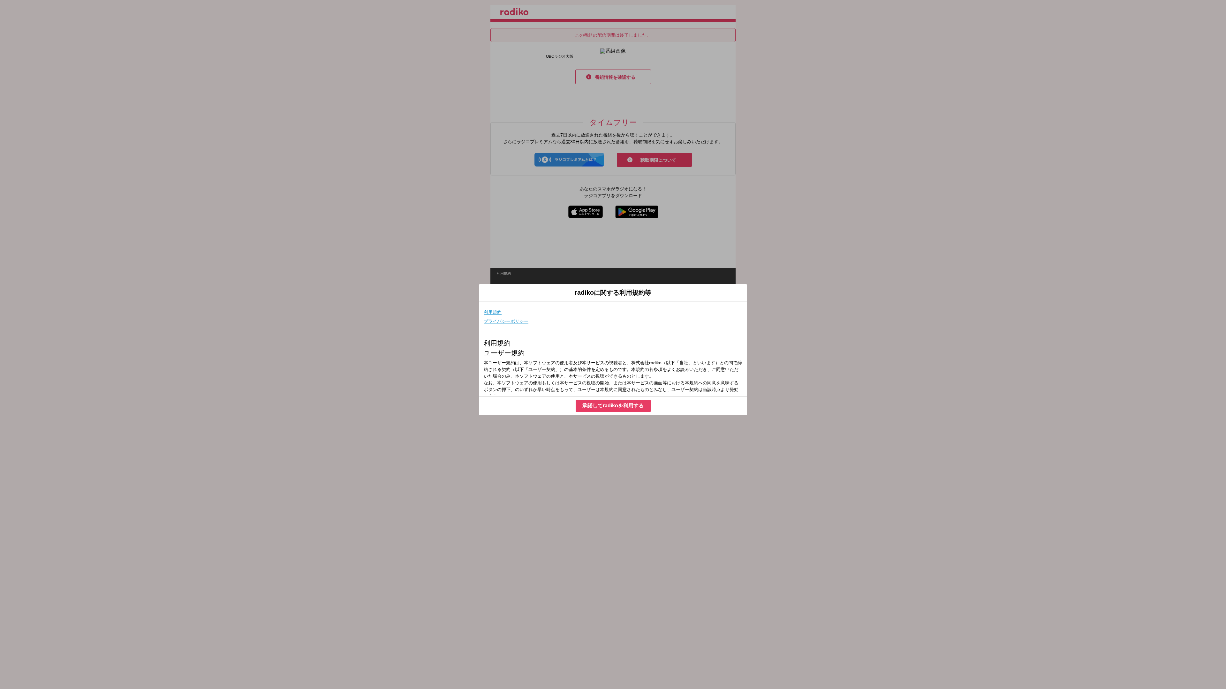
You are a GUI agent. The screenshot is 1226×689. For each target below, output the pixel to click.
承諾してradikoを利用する (613, 405)
